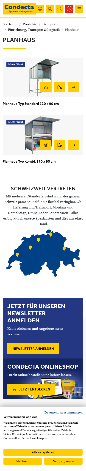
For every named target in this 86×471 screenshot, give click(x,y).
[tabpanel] (43, 253)
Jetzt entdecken (34, 389)
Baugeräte (50, 24)
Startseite (10, 24)
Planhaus (72, 30)
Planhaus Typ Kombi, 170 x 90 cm (29, 161)
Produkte (30, 24)
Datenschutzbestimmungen (63, 412)
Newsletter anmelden (33, 349)
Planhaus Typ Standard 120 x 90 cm (31, 103)
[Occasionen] (69, 9)
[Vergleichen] (45, 87)
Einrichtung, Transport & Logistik (34, 30)
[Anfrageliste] (59, 87)
